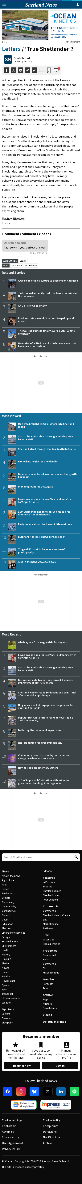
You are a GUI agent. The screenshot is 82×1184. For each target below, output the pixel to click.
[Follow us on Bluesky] (34, 1091)
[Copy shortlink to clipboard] (34, 70)
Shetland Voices (52, 891)
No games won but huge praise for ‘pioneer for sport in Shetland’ (45, 706)
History (6, 954)
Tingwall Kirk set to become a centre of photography (41, 551)
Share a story (10, 1137)
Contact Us (9, 1126)
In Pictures (49, 882)
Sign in (60, 1066)
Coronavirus (9, 911)
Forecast (48, 983)
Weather (7, 1002)
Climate (6, 897)
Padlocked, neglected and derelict (38, 461)
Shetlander (16, 265)
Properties (50, 950)
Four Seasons (51, 899)
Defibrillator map (54, 1021)
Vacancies (48, 939)
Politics (6, 976)
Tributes (47, 886)
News (5, 871)
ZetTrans (48, 928)
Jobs (46, 935)
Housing (6, 959)
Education (7, 924)
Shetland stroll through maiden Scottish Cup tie (47, 449)
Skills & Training (51, 944)
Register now (22, 1066)
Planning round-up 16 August (35, 486)
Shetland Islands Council (56, 915)
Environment (9, 945)
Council (6, 915)
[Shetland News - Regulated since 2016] (55, 1105)
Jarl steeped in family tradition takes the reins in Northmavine (47, 294)
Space (5, 985)
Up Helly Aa (31, 265)
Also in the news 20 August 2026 (37, 562)
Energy (6, 937)
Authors (47, 1003)
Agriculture (8, 880)
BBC (45, 919)
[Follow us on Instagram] (21, 1091)
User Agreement (12, 1143)
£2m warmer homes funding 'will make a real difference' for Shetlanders (44, 513)
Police (5, 972)
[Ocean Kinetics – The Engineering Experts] (41, 25)
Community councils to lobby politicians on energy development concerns (44, 756)
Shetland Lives (51, 895)
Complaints (50, 1126)
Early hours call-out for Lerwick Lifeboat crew (45, 524)
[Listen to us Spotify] (74, 1091)
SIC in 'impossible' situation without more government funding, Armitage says (43, 782)
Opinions (8, 1009)
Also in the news (11, 876)
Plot (45, 968)
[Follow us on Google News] (24, 1105)
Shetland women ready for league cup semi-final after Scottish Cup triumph (47, 694)
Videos (47, 1015)
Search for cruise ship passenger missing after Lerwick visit (45, 438)
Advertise (8, 1131)
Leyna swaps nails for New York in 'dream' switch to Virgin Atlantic (47, 500)
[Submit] (75, 857)
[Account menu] (78, 5)
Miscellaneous (51, 972)
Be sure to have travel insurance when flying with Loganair (47, 475)
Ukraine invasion (11, 998)
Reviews (7, 1018)
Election (6, 928)
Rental (46, 959)
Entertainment (10, 941)
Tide (45, 988)
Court (5, 919)
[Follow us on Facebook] (7, 1091)
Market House (51, 924)
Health (5, 950)
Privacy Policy (11, 1149)
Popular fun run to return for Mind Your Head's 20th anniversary (45, 719)
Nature (6, 967)
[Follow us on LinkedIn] (61, 1091)
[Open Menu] (4, 5)
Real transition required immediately (40, 742)
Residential (49, 955)
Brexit (5, 889)
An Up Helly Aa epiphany (32, 305)
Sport (5, 989)
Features (49, 877)
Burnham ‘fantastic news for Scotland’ (41, 536)
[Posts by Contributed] (8, 59)
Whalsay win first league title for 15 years (43, 642)
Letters (11, 49)
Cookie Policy (51, 1120)
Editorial (47, 871)
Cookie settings (12, 1120)
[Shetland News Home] (41, 7)
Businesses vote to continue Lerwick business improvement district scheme (45, 681)
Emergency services (13, 932)
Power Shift (8, 980)
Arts (4, 884)
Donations (50, 1131)
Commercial (51, 906)
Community (8, 902)
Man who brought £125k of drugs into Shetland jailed (46, 425)
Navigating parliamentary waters (38, 767)
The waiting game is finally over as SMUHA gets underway (46, 332)
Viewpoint (7, 1022)
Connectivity (9, 906)
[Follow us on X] (47, 1091)
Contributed (22, 58)
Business (7, 893)
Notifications (51, 1137)
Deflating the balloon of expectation (40, 730)
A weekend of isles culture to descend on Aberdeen (48, 280)
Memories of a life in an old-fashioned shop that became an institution (47, 345)
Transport (7, 994)
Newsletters (50, 1008)
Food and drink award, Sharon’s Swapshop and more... (46, 320)
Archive (48, 995)
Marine (6, 963)
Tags (45, 999)
